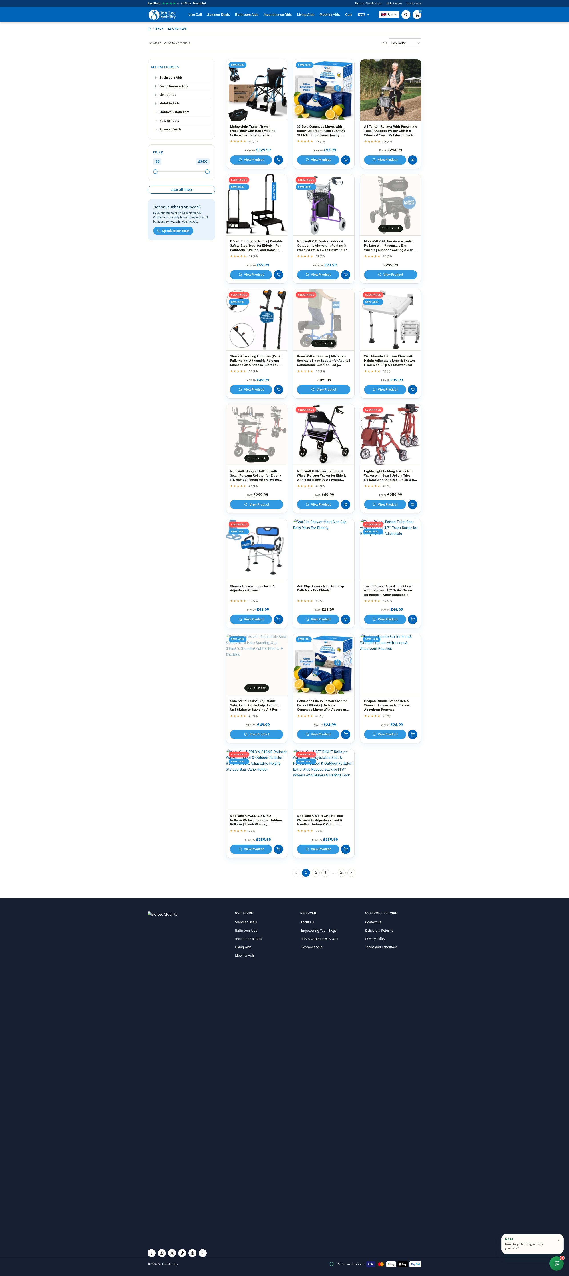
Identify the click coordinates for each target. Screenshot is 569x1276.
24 (341, 873)
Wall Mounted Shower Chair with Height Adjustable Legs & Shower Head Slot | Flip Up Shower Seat (389, 360)
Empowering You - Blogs (318, 930)
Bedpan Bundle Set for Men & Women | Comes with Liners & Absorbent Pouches (386, 705)
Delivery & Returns (379, 930)
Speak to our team (176, 231)
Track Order (413, 3)
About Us (307, 922)
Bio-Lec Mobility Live (368, 3)
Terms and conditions (381, 947)
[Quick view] (412, 160)
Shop (160, 28)
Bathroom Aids (246, 14)
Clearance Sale (311, 947)
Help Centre (394, 3)
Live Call (195, 14)
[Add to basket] (278, 160)
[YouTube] (203, 1253)
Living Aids (305, 14)
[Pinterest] (192, 1253)
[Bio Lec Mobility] (163, 14)
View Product (254, 160)
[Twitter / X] (172, 1253)
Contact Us (373, 922)
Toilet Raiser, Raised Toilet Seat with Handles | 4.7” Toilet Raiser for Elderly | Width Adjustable (388, 590)
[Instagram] (162, 1253)
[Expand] (156, 77)
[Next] (351, 873)
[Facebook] (152, 1253)
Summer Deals (218, 14)
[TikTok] (182, 1253)
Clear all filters (181, 190)
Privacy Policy (375, 939)
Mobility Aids (330, 14)
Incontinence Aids (278, 14)
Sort (384, 43)
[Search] (405, 14)
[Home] (149, 28)
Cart (348, 14)
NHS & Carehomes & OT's (319, 939)
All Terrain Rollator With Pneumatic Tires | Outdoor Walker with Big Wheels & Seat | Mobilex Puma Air (390, 131)
